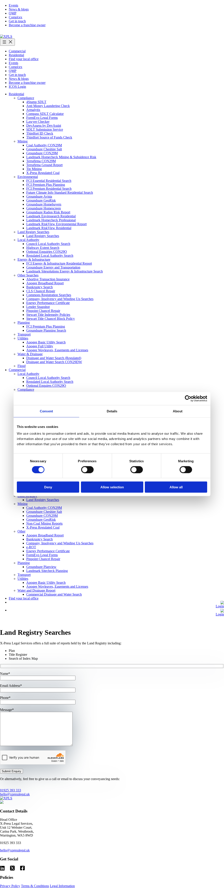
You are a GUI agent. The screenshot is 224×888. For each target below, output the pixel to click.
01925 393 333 (10, 790)
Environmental (28, 177)
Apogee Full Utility (39, 346)
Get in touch (17, 21)
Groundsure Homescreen (43, 208)
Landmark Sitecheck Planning (47, 571)
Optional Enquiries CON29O (46, 251)
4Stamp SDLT (36, 102)
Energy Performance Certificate (48, 303)
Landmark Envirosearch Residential (51, 216)
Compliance (26, 98)
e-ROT (31, 547)
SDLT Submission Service (44, 129)
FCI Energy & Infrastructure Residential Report (59, 263)
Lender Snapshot (38, 307)
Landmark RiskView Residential (48, 228)
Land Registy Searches (33, 232)
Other (21, 531)
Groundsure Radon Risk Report (48, 212)
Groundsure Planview (41, 567)
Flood (22, 366)
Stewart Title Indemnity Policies (48, 315)
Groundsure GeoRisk (41, 200)
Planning (24, 322)
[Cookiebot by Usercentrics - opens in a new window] (188, 398)
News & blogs (19, 9)
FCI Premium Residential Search (49, 188)
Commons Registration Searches (48, 295)
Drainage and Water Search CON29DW (54, 362)
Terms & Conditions (35, 886)
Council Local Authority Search (48, 244)
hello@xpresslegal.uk (15, 794)
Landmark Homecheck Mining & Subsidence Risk (61, 157)
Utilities (23, 338)
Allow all (176, 487)
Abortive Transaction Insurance (48, 279)
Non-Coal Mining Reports (44, 523)
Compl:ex (15, 17)
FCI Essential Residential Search (48, 181)
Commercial (17, 51)
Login (220, 606)
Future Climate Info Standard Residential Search (59, 192)
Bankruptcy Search (39, 287)
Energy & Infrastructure (34, 259)
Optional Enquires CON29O (46, 385)
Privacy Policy (10, 886)
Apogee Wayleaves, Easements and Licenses (57, 350)
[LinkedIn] (2, 868)
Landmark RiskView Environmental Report (56, 224)
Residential (16, 55)
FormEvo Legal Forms (42, 118)
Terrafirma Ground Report (44, 165)
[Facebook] (22, 868)
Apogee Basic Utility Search (46, 342)
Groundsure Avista (39, 196)
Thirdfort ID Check (39, 133)
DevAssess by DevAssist (43, 125)
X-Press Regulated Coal (43, 173)
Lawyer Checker (37, 121)
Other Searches (28, 275)
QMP (12, 13)
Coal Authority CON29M (44, 145)
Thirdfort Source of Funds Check (49, 137)
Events (13, 5)
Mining (23, 141)
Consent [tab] (46, 411)
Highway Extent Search (42, 248)
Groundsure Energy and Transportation (53, 267)
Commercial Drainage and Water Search (54, 594)
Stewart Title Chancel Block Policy (50, 318)
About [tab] (177, 411)
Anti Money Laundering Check (48, 106)
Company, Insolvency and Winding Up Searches (59, 299)
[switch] (87, 469)
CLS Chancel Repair (40, 291)
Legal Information (62, 886)
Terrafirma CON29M (41, 161)
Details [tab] (112, 411)
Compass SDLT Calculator (45, 114)
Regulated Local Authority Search (49, 255)
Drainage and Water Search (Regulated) (53, 358)
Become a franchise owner (27, 25)
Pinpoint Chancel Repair (43, 311)
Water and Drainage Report (36, 590)
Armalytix (33, 110)
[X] (12, 868)
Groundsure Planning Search (46, 330)
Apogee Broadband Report (45, 283)
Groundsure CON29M (42, 153)
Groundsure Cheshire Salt (44, 149)
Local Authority (28, 240)
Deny (48, 487)
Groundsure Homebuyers (43, 204)
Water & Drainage (30, 354)
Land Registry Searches (42, 236)
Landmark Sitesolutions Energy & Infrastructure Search (64, 271)
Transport (24, 334)
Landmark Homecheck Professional (51, 220)
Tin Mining (34, 169)
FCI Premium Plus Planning (45, 184)
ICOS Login (17, 86)
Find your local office (23, 59)
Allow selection (112, 487)
